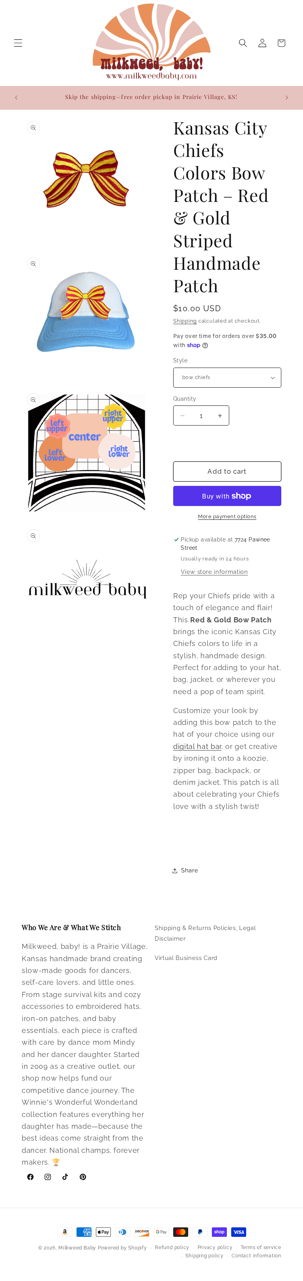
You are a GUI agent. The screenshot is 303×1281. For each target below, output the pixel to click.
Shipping (185, 321)
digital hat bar (197, 746)
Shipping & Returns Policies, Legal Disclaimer (205, 933)
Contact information (256, 1256)
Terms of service (261, 1247)
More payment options (227, 516)
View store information (214, 571)
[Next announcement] (287, 97)
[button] (18, 43)
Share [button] (189, 870)
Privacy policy (215, 1247)
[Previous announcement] (16, 97)
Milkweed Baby (77, 1248)
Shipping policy (204, 1256)
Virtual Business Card (186, 958)
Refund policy (172, 1247)
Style (180, 360)
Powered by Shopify (122, 1248)
